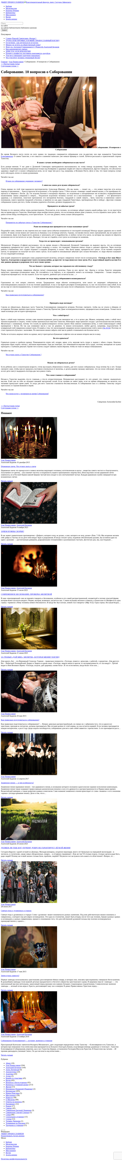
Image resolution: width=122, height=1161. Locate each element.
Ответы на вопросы (14, 1102)
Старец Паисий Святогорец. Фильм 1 (21, 38)
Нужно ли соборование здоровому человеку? (24, 181)
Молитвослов (11, 8)
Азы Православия (8, 460)
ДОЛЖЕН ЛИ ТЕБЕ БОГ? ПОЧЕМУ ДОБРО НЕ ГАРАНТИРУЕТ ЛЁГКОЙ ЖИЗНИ (35, 848)
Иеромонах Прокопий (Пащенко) (19, 1089)
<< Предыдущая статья (10, 64)
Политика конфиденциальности (14, 1159)
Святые (9, 1108)
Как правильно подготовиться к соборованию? (25, 295)
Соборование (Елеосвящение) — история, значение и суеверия (26, 1041)
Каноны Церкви (12, 11)
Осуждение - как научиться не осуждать (22, 43)
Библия (9, 6)
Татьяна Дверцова (13, 1121)
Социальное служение (15, 1117)
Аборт (8, 1063)
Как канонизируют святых (16, 49)
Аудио (8, 1076)
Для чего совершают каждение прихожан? (23, 56)
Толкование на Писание (15, 1123)
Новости (9, 1097)
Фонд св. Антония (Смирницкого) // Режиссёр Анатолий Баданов (32, 47)
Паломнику (10, 1104)
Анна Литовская (12, 1070)
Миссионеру (11, 15)
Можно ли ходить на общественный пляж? (23, 45)
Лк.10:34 (106, 328)
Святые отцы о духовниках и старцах (16, 911)
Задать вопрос (11, 19)
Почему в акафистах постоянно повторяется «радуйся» (28, 53)
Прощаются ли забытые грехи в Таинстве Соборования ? (29, 223)
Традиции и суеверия (14, 1125)
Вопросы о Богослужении (16, 1082)
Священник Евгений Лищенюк (18, 1110)
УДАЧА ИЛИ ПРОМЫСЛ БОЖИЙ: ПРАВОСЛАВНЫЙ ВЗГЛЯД (32, 41)
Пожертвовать (7, 1136)
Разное (8, 1106)
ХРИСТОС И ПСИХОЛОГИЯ (18, 51)
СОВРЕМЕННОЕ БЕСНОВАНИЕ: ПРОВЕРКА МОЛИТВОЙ (26, 594)
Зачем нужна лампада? (10, 976)
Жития (8, 1087)
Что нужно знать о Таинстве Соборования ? (23, 355)
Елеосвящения (7, 156)
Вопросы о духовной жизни (17, 1085)
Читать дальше (7, 481)
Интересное (10, 1091)
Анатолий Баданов (24, 525)
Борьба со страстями (14, 1078)
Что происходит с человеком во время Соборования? (27, 394)
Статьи (8, 1119)
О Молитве (10, 1100)
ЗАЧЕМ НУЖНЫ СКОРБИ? (12, 531)
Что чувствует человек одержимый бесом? (23, 58)
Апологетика (11, 1072)
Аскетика (9, 1074)
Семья (8, 1115)
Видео (8, 17)
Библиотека (10, 13)
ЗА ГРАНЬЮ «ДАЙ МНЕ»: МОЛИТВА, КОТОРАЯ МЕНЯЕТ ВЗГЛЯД (30, 657)
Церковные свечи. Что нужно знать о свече (18, 466)
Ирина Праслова (12, 1093)
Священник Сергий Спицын (17, 1112)
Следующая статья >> (10, 66)
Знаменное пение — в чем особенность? (17, 783)
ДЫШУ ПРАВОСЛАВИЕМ (12, 2)
